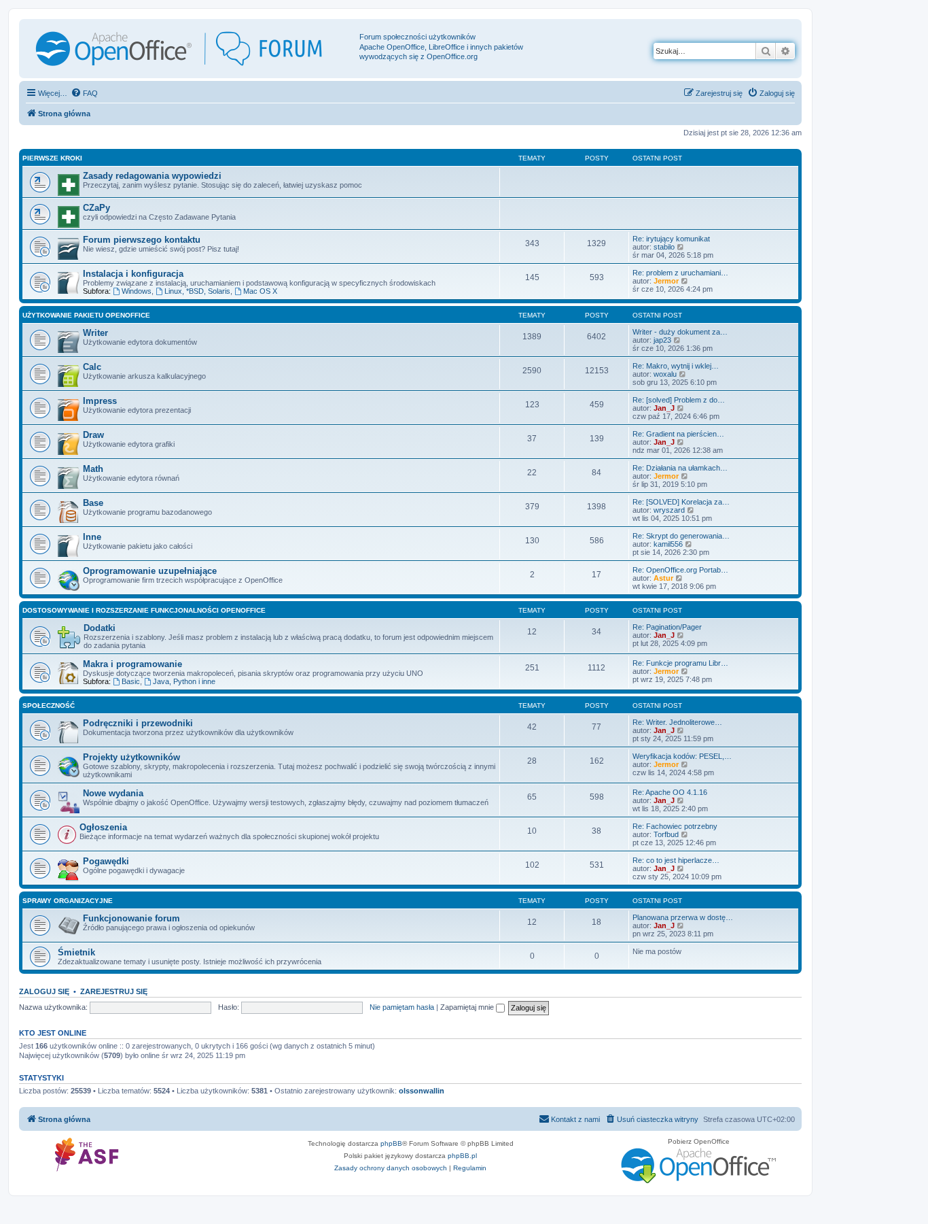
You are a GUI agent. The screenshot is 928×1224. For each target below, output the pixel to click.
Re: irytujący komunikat (671, 239)
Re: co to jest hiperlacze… (675, 860)
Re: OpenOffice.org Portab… (680, 570)
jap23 (662, 340)
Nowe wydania (113, 793)
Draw (93, 435)
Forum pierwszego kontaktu (141, 240)
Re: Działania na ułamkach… (680, 468)
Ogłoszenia (103, 827)
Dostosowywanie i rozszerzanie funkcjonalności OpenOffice (144, 610)
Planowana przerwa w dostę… (682, 917)
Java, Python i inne (184, 681)
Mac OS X (260, 291)
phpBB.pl (462, 1155)
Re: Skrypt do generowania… (681, 536)
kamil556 (668, 544)
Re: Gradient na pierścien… (678, 434)
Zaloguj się (44, 991)
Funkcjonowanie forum (131, 918)
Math (93, 469)
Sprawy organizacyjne (67, 900)
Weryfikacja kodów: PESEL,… (682, 756)
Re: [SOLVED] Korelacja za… (681, 502)
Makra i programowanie (132, 664)
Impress (100, 401)
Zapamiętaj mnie (468, 1007)
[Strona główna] (190, 48)
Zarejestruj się (113, 991)
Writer (95, 333)
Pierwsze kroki (52, 158)
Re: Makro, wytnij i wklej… (675, 366)
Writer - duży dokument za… (680, 332)
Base (93, 503)
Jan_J (664, 408)
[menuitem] (84, 93)
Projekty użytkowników (131, 757)
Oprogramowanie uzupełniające (150, 571)
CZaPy (96, 208)
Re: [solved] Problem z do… (678, 400)
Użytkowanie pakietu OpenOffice (86, 315)
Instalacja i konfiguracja (133, 274)
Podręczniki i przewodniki (138, 723)
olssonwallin (421, 1091)
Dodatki (99, 628)
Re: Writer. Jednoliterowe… (677, 722)
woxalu (665, 374)
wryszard (669, 510)
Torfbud (666, 834)
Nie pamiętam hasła (402, 1007)
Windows (136, 291)
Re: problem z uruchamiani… (680, 273)
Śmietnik (76, 952)
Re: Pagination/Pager (667, 627)
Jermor (666, 281)
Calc (92, 367)
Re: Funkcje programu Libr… (680, 663)
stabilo (664, 247)
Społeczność (48, 705)
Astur (663, 578)
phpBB (391, 1143)
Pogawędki (106, 861)
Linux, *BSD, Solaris (197, 291)
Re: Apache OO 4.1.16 (669, 792)
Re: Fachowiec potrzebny (674, 826)
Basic (131, 681)
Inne (92, 537)
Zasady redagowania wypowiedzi (152, 176)
